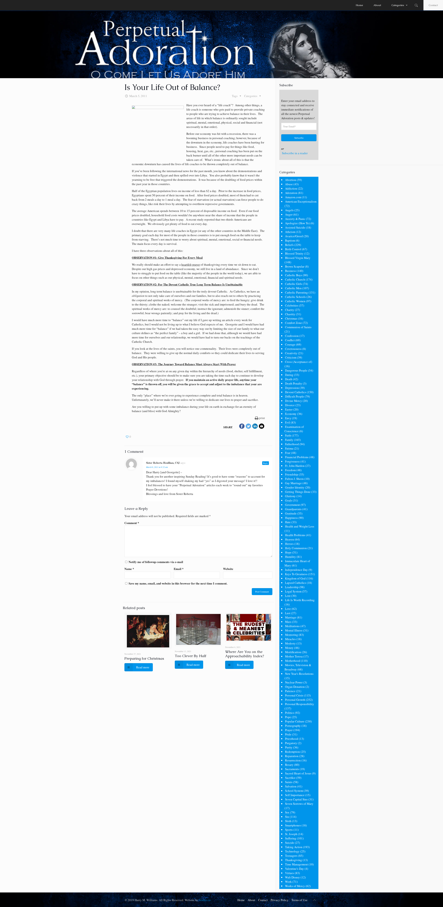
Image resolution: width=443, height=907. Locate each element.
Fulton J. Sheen (294, 479)
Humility (290, 557)
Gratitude (291, 513)
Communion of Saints (298, 327)
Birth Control (293, 249)
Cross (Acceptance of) (298, 362)
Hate (288, 522)
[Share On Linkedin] (255, 427)
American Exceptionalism (301, 201)
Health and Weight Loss (299, 526)
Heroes (289, 544)
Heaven (289, 539)
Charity (289, 310)
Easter (289, 409)
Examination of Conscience (294, 429)
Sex (287, 812)
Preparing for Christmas (144, 658)
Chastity (290, 314)
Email (179, 569)
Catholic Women (295, 301)
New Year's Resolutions (299, 674)
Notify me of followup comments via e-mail (156, 562)
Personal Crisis (294, 695)
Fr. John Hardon (295, 466)
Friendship (291, 474)
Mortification (293, 652)
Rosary (289, 765)
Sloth (288, 821)
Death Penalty (293, 383)
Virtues (289, 873)
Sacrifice (290, 778)
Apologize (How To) (297, 223)
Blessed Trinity (294, 253)
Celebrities (291, 305)
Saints (288, 782)
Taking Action (293, 847)
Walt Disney (292, 877)
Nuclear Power (294, 682)
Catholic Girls (293, 284)
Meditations (292, 626)
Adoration (291, 193)
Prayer (289, 730)
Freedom (290, 470)
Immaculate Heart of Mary (297, 563)
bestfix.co (205, 900)
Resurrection (293, 760)
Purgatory (291, 743)
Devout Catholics (295, 392)
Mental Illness (293, 630)
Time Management (296, 864)
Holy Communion (296, 548)
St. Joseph (291, 834)
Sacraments (292, 769)
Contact (433, 5)
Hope (288, 552)
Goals (288, 500)
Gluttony (290, 496)
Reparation (292, 756)
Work (288, 882)
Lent (288, 596)
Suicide (289, 843)
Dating (289, 375)
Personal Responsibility (299, 704)
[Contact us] (262, 427)
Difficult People (294, 396)
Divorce (290, 405)
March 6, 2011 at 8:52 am (157, 467)
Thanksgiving (293, 860)
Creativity (291, 353)
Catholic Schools (295, 297)
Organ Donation (295, 687)
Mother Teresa (294, 656)
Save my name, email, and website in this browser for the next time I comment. (178, 583)
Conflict (290, 340)
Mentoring (291, 635)
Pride (288, 734)
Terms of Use (299, 900)
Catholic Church (295, 279)
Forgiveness (292, 461)
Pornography (293, 726)
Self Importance (295, 795)
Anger (289, 214)
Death (288, 379)
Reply (265, 463)
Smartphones (293, 825)
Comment (131, 523)
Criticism (290, 357)
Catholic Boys (293, 275)
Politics (289, 713)
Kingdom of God (295, 578)
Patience (290, 691)
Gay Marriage (293, 483)
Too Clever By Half (190, 655)
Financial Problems (297, 457)
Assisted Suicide (295, 227)
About (251, 900)
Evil (287, 422)
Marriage (290, 617)
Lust (287, 613)
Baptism (290, 240)
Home (241, 900)
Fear (287, 453)
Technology (292, 851)
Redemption (292, 752)
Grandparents (293, 509)
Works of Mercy (295, 886)
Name (129, 569)
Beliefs (289, 245)
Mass (288, 622)
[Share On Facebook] (242, 427)
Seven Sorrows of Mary (299, 804)
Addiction (291, 188)
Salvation (290, 786)
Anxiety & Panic (295, 219)
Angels (289, 210)
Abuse (289, 184)
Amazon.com (293, 197)
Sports (289, 830)
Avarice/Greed (294, 236)
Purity (288, 747)
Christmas (291, 318)
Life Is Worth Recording (300, 600)
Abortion (290, 180)
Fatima (289, 448)
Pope (288, 717)
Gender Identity (294, 487)
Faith (288, 435)
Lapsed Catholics (295, 583)
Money (289, 648)
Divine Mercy (293, 401)
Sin (287, 817)
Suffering (290, 838)
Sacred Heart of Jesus (298, 773)
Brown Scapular (294, 266)
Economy (290, 414)
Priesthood (291, 739)
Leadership (292, 587)
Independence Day (296, 570)
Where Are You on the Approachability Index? (244, 653)
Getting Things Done (298, 492)
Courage (290, 344)
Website (228, 569)
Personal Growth (295, 700)
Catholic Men (293, 288)
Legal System (293, 591)
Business (290, 271)
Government (292, 505)
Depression (292, 388)
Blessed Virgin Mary (297, 258)
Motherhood (292, 661)
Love (288, 609)
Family (289, 440)
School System (294, 791)
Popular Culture (294, 721)
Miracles (290, 639)
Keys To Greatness (296, 574)
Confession (292, 336)
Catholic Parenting (296, 292)
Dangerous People (296, 370)
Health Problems (295, 535)
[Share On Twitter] (248, 427)
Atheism (290, 232)
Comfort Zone (293, 323)
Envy (288, 418)
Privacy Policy (279, 900)
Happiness (291, 518)
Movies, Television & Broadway (297, 667)
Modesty (290, 643)
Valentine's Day (294, 869)
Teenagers (291, 856)
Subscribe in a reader (295, 153)
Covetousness (293, 349)
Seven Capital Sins (296, 799)
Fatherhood (292, 444)
